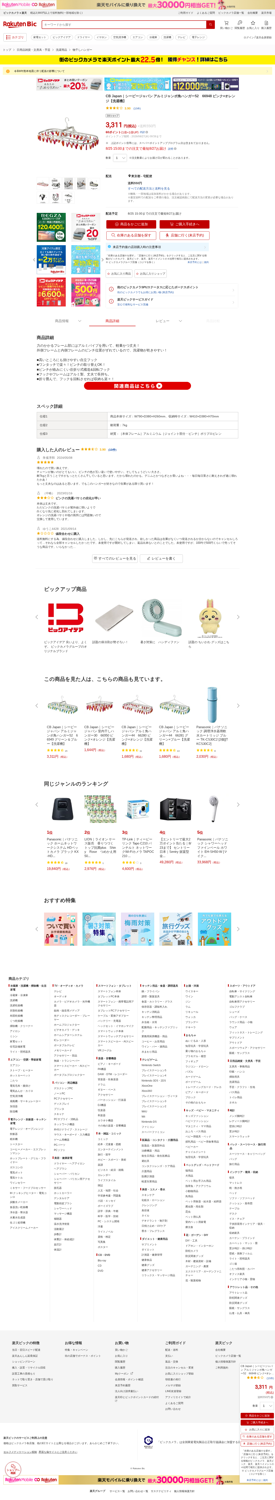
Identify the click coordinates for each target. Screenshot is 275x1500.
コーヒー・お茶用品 (153, 1041)
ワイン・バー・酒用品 (154, 1046)
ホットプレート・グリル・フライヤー (28, 1160)
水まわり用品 (149, 1051)
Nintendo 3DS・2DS (154, 1080)
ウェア (233, 1027)
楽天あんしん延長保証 (25, 1355)
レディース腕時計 (239, 1121)
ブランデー (191, 1022)
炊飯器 (14, 1133)
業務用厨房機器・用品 (154, 1036)
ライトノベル (105, 1231)
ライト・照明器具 (20, 1051)
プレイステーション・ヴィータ (160, 1096)
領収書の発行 (173, 1379)
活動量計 (59, 1229)
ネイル (145, 1215)
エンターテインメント (111, 1149)
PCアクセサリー (63, 1098)
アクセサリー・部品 (65, 1055)
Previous (32, 84)
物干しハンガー (82, 49)
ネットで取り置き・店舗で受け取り (32, 1379)
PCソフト (59, 1150)
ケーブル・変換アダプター (113, 1015)
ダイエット (148, 1249)
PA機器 (102, 1069)
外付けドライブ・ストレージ (70, 1129)
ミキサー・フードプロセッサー (28, 1187)
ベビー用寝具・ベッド (198, 1136)
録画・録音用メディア (67, 1010)
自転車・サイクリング (242, 991)
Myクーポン (122, 1373)
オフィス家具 (237, 1274)
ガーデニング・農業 (197, 1266)
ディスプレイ (61, 1103)
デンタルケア (61, 1198)
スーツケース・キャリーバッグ (247, 1153)
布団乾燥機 (16, 1015)
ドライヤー (83, 37)
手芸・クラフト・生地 (242, 1087)
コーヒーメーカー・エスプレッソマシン (28, 1151)
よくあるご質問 (206, 12)
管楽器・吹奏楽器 (108, 1079)
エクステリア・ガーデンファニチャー (203, 1273)
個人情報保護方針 (225, 1361)
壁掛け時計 (235, 1126)
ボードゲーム (193, 1081)
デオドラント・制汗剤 (154, 1220)
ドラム (101, 1084)
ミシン (14, 1036)
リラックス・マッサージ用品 (158, 1275)
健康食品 (147, 1259)
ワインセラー (17, 1182)
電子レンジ (198, 37)
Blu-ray (102, 1260)
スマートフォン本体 (109, 991)
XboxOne (147, 1085)
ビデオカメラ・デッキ (67, 1029)
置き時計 (234, 1131)
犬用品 (189, 1175)
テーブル (234, 1208)
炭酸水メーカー (19, 1202)
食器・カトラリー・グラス (157, 1001)
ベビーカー (191, 1146)
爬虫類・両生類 (194, 1206)
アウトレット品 (238, 1292)
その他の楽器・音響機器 (112, 1125)
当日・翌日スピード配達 (26, 1349)
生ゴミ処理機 (17, 1222)
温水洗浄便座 (61, 1223)
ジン (188, 1001)
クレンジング (149, 1205)
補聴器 (58, 1218)
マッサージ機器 (63, 1213)
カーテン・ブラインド (242, 1238)
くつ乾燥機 (16, 1020)
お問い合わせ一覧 (138, 1491)
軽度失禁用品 (149, 1181)
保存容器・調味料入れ (154, 1006)
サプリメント (149, 1244)
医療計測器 (148, 1176)
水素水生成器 (17, 1217)
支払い (169, 1355)
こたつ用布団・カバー (242, 1268)
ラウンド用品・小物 (240, 1022)
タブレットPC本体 (108, 996)
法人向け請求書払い (126, 1391)
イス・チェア (237, 1218)
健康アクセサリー (152, 1270)
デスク (233, 1213)
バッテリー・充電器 (109, 1020)
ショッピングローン (23, 1361)
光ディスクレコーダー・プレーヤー (72, 1017)
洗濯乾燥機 (16, 1005)
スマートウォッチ (239, 1136)
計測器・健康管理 (152, 1254)
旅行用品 (234, 1164)
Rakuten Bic (20, 24)
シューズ (234, 1011)
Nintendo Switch (151, 1065)
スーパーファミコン (153, 1132)
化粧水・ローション (153, 1200)
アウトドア (235, 1042)
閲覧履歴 (120, 1361)
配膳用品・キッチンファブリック (160, 1029)
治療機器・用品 (151, 1150)
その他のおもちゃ (195, 1102)
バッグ (233, 1159)
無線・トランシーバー (67, 1060)
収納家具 (234, 1232)
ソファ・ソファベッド (242, 1198)
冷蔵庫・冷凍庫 (19, 995)
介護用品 (147, 1171)
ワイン (189, 996)
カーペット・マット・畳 (243, 1243)
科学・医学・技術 (108, 1216)
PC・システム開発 (108, 1221)
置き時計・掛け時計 (240, 1248)
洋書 (100, 1226)
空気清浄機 (119, 37)
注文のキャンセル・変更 (179, 1367)
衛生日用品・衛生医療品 (156, 1155)
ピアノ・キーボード (109, 1063)
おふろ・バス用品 (195, 1131)
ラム (188, 1006)
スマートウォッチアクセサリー (116, 1036)
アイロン (15, 1031)
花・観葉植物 (193, 1280)
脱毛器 (58, 1187)
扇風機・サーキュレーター (25, 1101)
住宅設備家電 (17, 1046)
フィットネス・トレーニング (246, 1032)
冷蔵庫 (153, 37)
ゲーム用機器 (61, 1139)
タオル (233, 1102)
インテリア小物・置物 (242, 1279)
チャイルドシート (195, 1151)
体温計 (58, 1249)
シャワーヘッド (63, 1208)
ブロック (190, 1097)
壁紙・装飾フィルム (240, 1253)
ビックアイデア (62, 37)
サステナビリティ (161, 1491)
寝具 (231, 1177)
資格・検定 (104, 1236)
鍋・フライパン (151, 991)
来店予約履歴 (122, 1385)
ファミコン (148, 1126)
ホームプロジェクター (67, 1024)
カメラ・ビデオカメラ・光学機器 (72, 1003)
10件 (112, 449)
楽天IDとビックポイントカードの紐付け (137, 1399)
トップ (7, 49)
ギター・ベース (107, 1089)
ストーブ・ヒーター (21, 1070)
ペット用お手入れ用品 (198, 1180)
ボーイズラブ (105, 1205)
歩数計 (58, 1234)
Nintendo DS (149, 1121)
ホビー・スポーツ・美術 (112, 1159)
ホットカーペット (20, 1075)
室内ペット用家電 (195, 1222)
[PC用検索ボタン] (210, 24)
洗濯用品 (61, 49)
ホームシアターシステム (68, 1035)
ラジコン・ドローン (197, 1066)
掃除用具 (234, 1076)
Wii (143, 1116)
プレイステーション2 (154, 1106)
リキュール (191, 1011)
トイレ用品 (235, 1097)
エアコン (138, 37)
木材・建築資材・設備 (198, 1261)
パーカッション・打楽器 (112, 1099)
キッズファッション (197, 1116)
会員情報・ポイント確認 (129, 1379)
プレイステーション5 (154, 1070)
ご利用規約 (221, 1367)
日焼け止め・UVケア (154, 1225)
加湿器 (14, 1106)
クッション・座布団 (240, 1203)
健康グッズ (148, 1265)
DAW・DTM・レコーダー (112, 1074)
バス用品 (234, 1092)
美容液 (145, 1210)
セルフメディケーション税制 (20, 1452)
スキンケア (148, 1195)
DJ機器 (102, 1105)
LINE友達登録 (173, 1391)
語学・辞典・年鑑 (108, 1211)
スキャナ (59, 1114)
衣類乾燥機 (16, 1010)
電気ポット (16, 1172)
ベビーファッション (197, 1121)
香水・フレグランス (153, 1231)
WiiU (144, 1111)
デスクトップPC (63, 1088)
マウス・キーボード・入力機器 (72, 1134)
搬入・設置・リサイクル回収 (29, 1367)
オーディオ (60, 996)
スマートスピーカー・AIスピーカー (72, 1067)
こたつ (14, 1080)
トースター (16, 1144)
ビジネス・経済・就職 (111, 1169)
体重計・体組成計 (64, 1239)
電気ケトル (16, 1177)
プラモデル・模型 (195, 1056)
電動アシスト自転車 (240, 996)
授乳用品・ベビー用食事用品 (202, 1141)
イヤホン (101, 37)
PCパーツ (59, 1144)
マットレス (235, 1182)
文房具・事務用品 (239, 1066)
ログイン (249, 37)
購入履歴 (120, 1367)
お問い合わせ (173, 1408)
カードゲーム (193, 1076)
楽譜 (100, 1164)
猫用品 (189, 1170)
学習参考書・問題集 (109, 1195)
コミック (103, 1139)
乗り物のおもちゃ (195, 1051)
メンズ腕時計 (237, 1116)
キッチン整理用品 (152, 1017)
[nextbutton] (238, 617)
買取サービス (20, 1385)
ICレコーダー (61, 1040)
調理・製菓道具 (151, 996)
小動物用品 (191, 1191)
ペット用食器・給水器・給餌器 (203, 1201)
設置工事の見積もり (23, 1373)
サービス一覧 (117, 1491)
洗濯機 (167, 37)
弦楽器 (101, 1110)
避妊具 (145, 1160)
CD (100, 1265)
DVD (100, 1270)
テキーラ (190, 1027)
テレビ (181, 37)
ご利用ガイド (185, 12)
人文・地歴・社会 (108, 1190)
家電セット (39, 37)
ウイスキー (191, 991)
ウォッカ (190, 1017)
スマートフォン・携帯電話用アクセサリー (116, 1003)
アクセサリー (105, 1094)
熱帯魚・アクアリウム (198, 1186)
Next (243, 84)
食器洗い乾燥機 (19, 1207)
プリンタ (59, 1108)
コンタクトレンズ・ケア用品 (158, 1166)
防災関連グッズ (194, 1256)
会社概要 (253, 12)
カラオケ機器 (105, 1120)
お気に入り (121, 1355)
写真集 (101, 1241)
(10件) (137, 108)
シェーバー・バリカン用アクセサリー (72, 1180)
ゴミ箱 (233, 1263)
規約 (206, 262)
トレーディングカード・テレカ (203, 1087)
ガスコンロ (16, 1167)
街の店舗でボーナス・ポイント (83, 1355)
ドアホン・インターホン (199, 1245)
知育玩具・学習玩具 (197, 1045)
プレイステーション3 (154, 1101)
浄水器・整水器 (19, 1212)
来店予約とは (195, 262)
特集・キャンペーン (76, 1349)
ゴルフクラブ (237, 1006)
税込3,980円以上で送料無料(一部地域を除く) (56, 12)
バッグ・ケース (238, 1017)
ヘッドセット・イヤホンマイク (116, 1026)
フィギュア (191, 1061)
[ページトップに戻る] (268, 970)
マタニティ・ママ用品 (198, 1126)
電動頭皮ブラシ (63, 1203)
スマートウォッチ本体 (111, 1031)
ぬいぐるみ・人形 (195, 1040)
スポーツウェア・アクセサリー (247, 1047)
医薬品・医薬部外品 (153, 1145)
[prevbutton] (37, 617)
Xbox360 (147, 1090)
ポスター (103, 1247)
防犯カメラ (191, 1250)
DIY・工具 (191, 1240)
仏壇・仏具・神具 (239, 1313)
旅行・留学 (104, 1154)
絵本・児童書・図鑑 (109, 1144)
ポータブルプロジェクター (69, 1074)
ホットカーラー (63, 1193)
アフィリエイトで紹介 (178, 1397)
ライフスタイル (107, 1180)
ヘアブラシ (60, 1168)
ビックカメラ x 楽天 (15, 12)
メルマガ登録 (173, 1385)
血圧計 (58, 1244)
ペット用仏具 (193, 1216)
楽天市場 (266, 12)
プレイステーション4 (154, 1075)
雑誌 (100, 1185)
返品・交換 (171, 1361)
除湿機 (14, 1111)
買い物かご (121, 1349)
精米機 (14, 1139)
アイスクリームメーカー (24, 1227)
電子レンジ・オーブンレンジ (26, 1128)
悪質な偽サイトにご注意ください (58, 1452)
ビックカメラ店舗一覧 (231, 12)
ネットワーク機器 (64, 1124)
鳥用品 (189, 1196)
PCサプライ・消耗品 (66, 1119)
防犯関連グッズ (238, 1297)
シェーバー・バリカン (67, 1173)
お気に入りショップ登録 (179, 1373)
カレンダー (104, 1175)
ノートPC (59, 1093)
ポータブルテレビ (64, 1045)
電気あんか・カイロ (21, 1090)
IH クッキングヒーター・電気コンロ (28, 1195)
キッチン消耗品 (151, 1011)
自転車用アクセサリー (242, 1001)
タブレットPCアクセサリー (114, 1010)
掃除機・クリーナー (21, 1026)
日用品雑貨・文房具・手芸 (33, 49)
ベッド (233, 1193)
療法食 (189, 1227)
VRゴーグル (105, 1050)
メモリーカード (63, 1050)
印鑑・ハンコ (237, 1071)
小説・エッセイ (107, 1200)
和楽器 (101, 1115)
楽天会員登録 (264, 37)
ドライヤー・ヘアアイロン (69, 1163)
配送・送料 (171, 1349)
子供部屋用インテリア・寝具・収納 (247, 1225)
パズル (189, 1071)
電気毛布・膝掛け (20, 1085)
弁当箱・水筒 (149, 1022)
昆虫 (188, 1211)
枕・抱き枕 (235, 1187)
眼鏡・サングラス (239, 1053)
